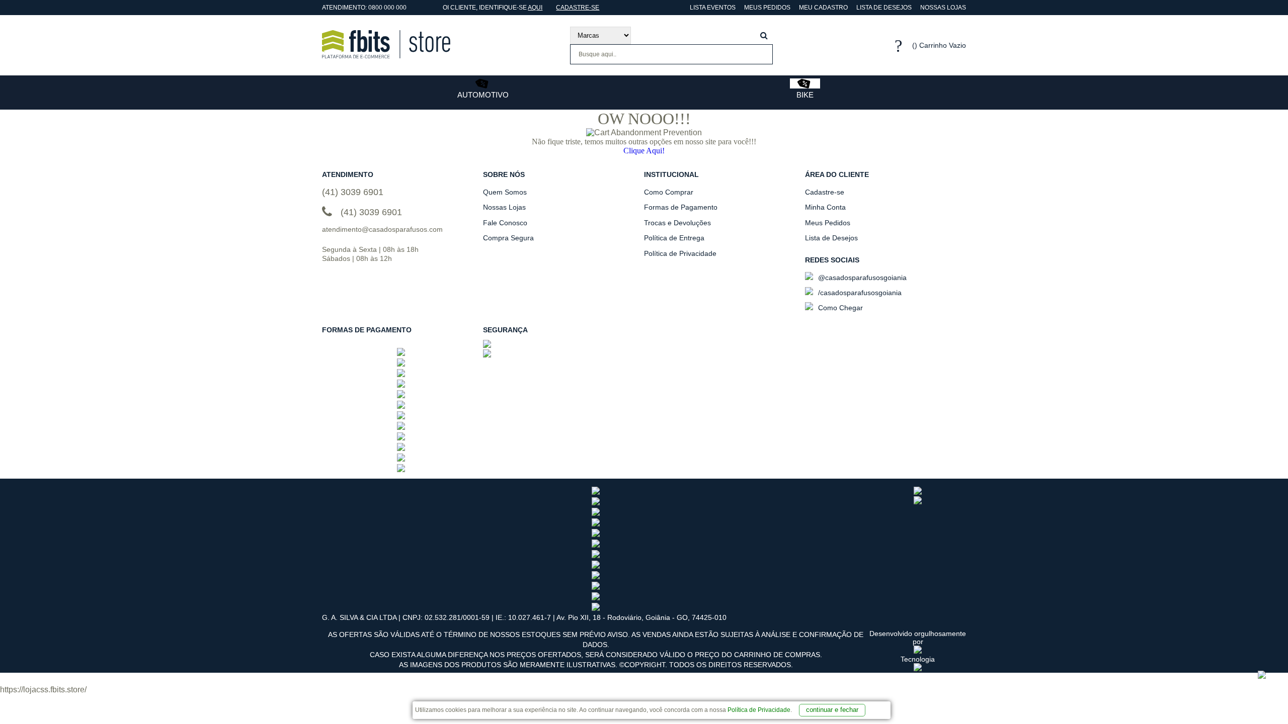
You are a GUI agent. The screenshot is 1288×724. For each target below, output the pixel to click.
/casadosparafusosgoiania (859, 293)
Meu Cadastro (823, 7)
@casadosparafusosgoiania (861, 278)
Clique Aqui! (644, 150)
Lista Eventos (712, 7)
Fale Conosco (505, 223)
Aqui (535, 7)
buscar (764, 35)
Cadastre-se (577, 7)
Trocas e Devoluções (677, 223)
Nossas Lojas (943, 7)
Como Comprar (668, 192)
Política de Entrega (674, 238)
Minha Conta (825, 207)
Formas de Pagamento (680, 207)
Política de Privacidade (759, 709)
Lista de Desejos (884, 7)
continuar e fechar (832, 709)
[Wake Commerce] (918, 669)
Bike (805, 94)
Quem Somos (505, 192)
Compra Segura (508, 238)
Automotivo (483, 94)
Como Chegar (839, 308)
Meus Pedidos (767, 7)
